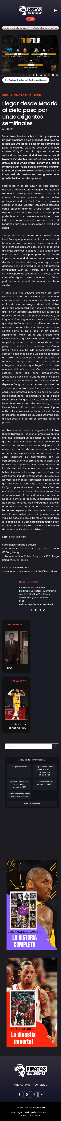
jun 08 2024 (7, 129)
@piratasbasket (40, 597)
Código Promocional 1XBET (19, 768)
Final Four (33, 95)
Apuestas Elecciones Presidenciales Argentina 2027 (19, 784)
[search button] (55, 746)
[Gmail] (45, 75)
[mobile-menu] (57, 10)
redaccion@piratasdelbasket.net (36, 604)
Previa (7, 95)
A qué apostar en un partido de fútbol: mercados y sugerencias (45, 770)
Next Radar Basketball (30, 590)
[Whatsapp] (49, 75)
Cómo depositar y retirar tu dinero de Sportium (19, 795)
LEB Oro (18, 95)
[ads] (32, 905)
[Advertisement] (30, 831)
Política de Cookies (30, 1115)
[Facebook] (33, 75)
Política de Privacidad (36, 1112)
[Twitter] (41, 75)
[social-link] (19, 1094)
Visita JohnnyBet (32, 803)
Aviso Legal (16, 1112)
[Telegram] (53, 75)
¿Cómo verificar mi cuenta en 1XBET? (45, 783)
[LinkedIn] (37, 75)
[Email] (57, 75)
